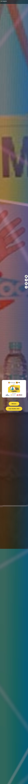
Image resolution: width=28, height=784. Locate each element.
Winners (14, 403)
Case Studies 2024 (14, 408)
